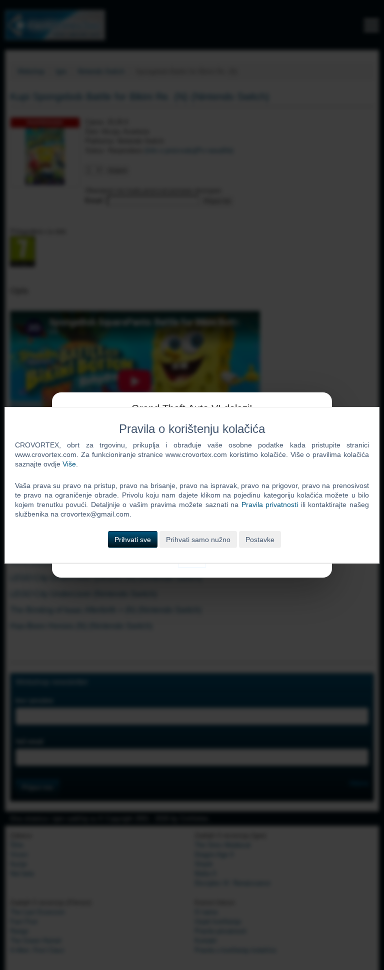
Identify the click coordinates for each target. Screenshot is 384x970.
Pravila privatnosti (270, 505)
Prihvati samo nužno (198, 539)
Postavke (260, 539)
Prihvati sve (132, 539)
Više (69, 464)
